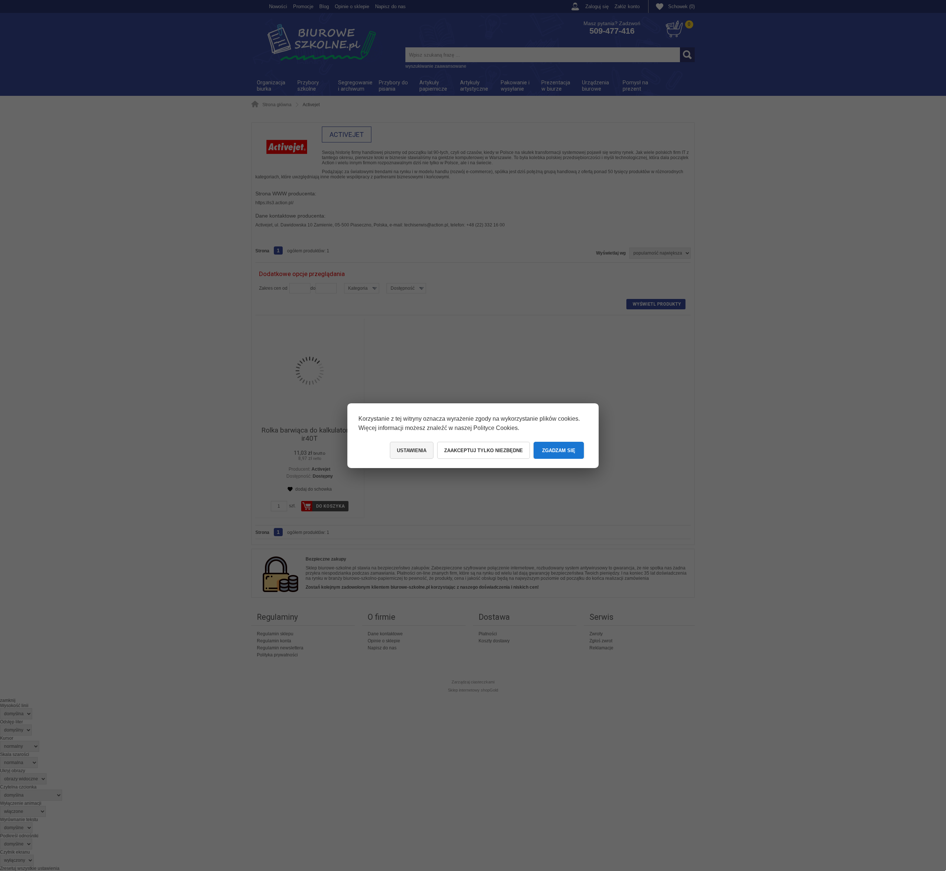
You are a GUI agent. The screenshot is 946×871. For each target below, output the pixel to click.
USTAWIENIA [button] (411, 450)
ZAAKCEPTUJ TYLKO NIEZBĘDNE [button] (483, 450)
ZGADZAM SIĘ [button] (558, 450)
